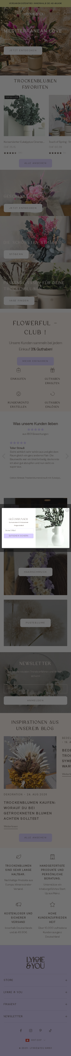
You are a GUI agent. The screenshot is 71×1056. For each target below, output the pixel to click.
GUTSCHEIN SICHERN (18, 536)
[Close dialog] (67, 510)
